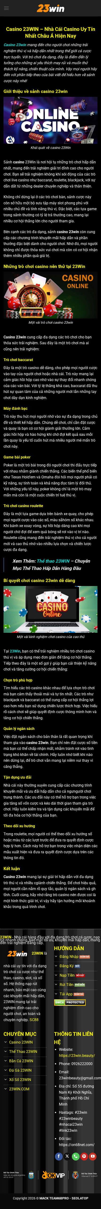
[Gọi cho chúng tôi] (76, 1157)
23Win (15, 651)
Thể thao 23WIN (52, 561)
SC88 (34, 1020)
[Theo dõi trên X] (67, 1157)
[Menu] (6, 8)
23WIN (5, 937)
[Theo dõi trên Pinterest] (84, 1157)
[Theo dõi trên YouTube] (93, 1157)
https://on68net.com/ (77, 1145)
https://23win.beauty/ (77, 1055)
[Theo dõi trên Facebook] (59, 1157)
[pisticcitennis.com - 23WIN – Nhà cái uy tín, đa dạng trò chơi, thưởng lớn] (50, 8)
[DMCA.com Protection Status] (70, 1002)
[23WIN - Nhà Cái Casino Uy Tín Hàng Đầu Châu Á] (17, 953)
